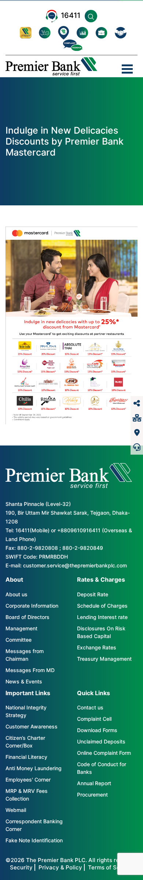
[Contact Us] (137, 447)
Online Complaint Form (104, 753)
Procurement (92, 794)
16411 (70, 15)
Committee (19, 640)
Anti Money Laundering (34, 768)
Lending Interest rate (102, 617)
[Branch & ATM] (137, 432)
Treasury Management (104, 659)
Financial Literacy (26, 757)
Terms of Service (110, 867)
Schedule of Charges (102, 606)
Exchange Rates (96, 647)
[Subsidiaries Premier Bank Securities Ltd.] (137, 418)
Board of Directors (28, 617)
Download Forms (97, 730)
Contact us (90, 707)
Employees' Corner (28, 779)
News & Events (24, 681)
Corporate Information (32, 606)
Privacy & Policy (60, 867)
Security (21, 867)
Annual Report (94, 783)
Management (21, 628)
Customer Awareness (32, 726)
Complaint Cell (94, 719)
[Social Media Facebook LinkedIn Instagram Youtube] (137, 403)
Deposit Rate (92, 594)
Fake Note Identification (34, 840)
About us (16, 594)
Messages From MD (30, 670)
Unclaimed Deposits (101, 741)
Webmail (16, 810)
